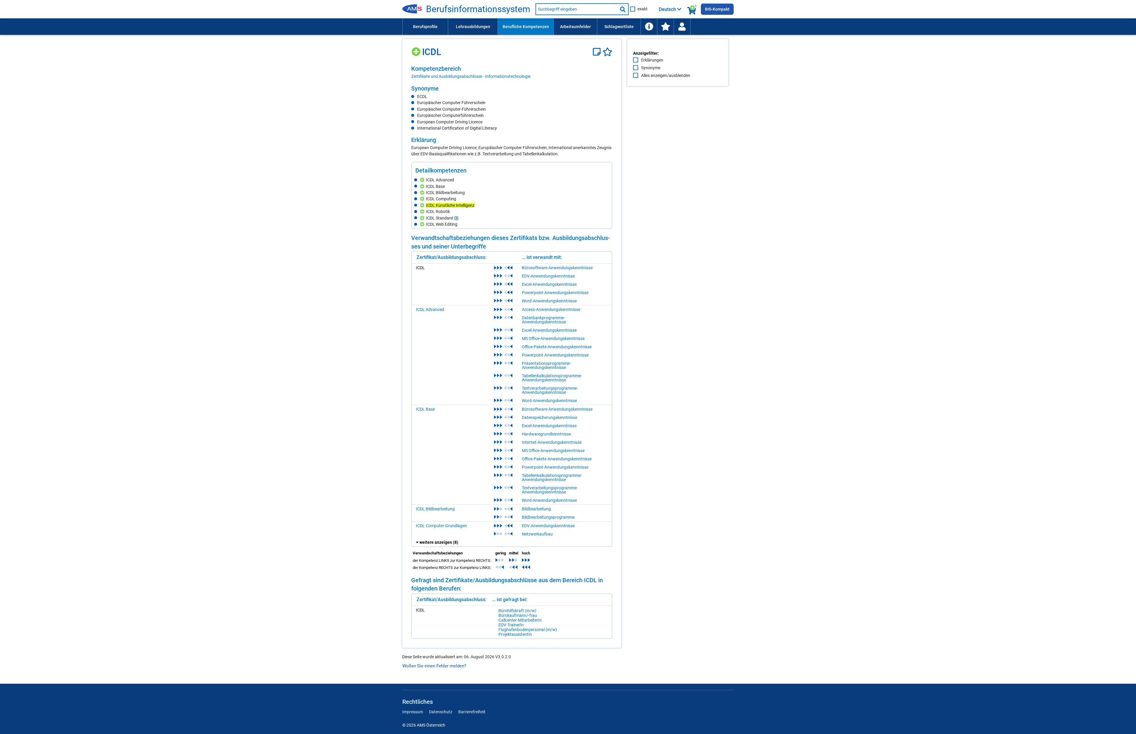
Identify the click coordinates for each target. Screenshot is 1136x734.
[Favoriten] (607, 52)
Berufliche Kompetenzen (526, 26)
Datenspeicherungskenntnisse (549, 417)
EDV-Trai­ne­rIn (511, 625)
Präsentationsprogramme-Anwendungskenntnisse (546, 365)
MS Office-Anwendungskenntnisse (553, 338)
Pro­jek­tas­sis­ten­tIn (515, 634)
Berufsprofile (425, 26)
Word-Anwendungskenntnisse (549, 301)
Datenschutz (440, 711)
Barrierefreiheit (471, 711)
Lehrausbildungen (473, 26)
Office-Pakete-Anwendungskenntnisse (557, 346)
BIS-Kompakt (717, 9)
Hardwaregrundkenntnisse (546, 434)
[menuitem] (425, 26)
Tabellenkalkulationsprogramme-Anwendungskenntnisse (552, 377)
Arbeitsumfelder (575, 26)
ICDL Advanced (430, 309)
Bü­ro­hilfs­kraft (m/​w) (517, 611)
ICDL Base (425, 409)
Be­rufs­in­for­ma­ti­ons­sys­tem (478, 9)
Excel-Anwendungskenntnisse (549, 284)
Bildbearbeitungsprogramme (548, 517)
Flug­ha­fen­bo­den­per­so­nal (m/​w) (527, 629)
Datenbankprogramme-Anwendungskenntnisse (544, 319)
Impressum (412, 711)
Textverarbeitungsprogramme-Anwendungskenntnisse (550, 390)
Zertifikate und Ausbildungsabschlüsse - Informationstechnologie (470, 76)
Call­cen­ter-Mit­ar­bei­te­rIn (520, 620)
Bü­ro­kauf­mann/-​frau (517, 615)
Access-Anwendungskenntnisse (551, 309)
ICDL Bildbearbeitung (435, 508)
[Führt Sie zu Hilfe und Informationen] (648, 26)
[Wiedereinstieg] (682, 26)
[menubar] (568, 26)
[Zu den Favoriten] (665, 26)
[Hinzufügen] (416, 49)
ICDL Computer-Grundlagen (441, 525)
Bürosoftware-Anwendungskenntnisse (557, 267)
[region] (511, 72)
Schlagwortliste (619, 26)
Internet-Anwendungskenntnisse (552, 442)
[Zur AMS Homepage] (414, 9)
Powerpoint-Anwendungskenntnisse (555, 292)
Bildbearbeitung (536, 508)
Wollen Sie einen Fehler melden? (434, 666)
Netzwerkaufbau (537, 534)
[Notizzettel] (598, 52)
